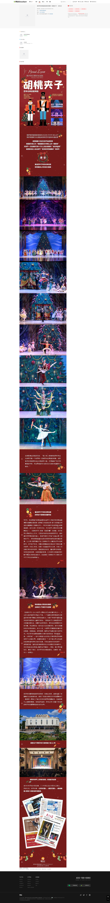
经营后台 (21, 879)
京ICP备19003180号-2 (47, 897)
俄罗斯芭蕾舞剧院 (43, 10)
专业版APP (21, 883)
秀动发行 (21, 887)
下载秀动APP (87, 885)
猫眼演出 (37, 883)
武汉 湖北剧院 (42, 12)
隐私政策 (29, 885)
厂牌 (47, 1)
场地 (50, 1)
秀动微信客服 (75, 885)
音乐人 (43, 1)
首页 (36, 1)
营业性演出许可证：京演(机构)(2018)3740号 (27, 898)
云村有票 (37, 881)
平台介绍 (29, 879)
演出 (39, 1)
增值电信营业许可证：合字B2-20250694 (44, 898)
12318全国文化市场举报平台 (24, 900)
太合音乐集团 (21, 897)
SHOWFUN (21, 885)
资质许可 (29, 881)
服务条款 (29, 883)
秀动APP (21, 881)
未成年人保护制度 (31, 887)
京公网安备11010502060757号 (58, 897)
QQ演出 (37, 879)
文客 (36, 885)
